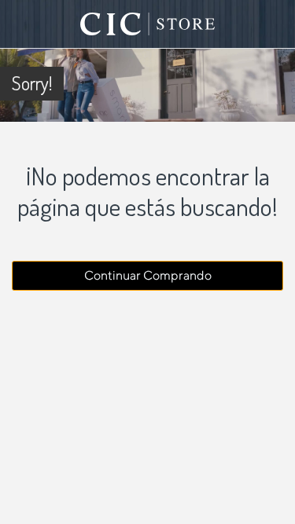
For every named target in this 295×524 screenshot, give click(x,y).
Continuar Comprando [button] (148, 275)
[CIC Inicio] (148, 24)
